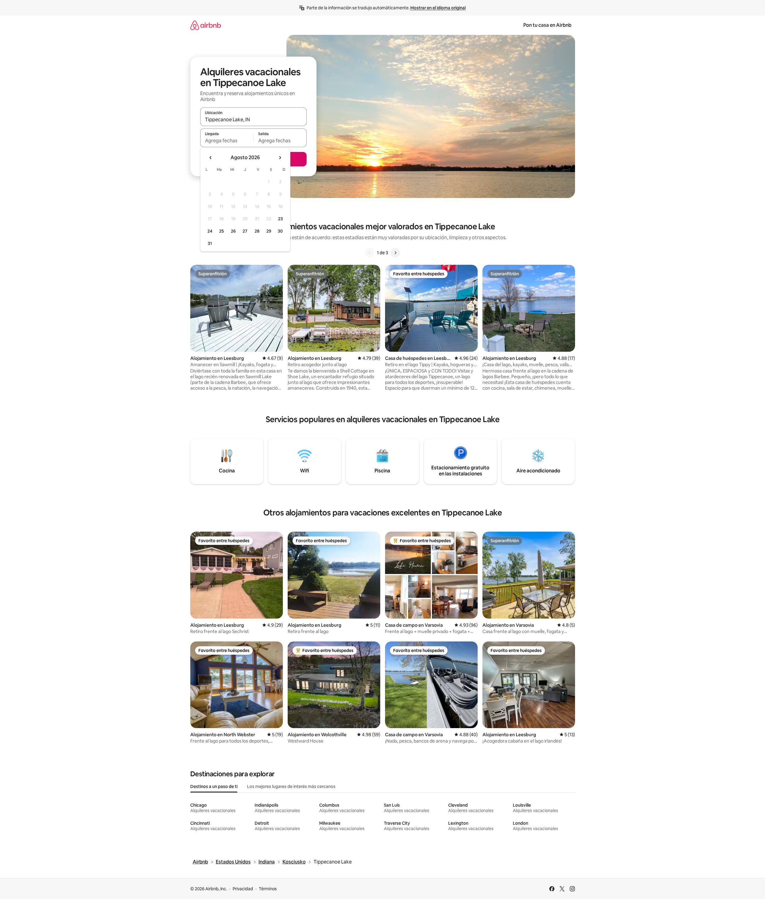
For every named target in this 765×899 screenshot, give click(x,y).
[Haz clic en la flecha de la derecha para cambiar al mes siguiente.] (280, 157)
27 (245, 231)
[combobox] (253, 119)
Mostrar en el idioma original (438, 8)
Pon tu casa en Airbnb (547, 25)
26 (233, 231)
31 (210, 243)
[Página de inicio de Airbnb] (205, 25)
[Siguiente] (395, 253)
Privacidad (243, 888)
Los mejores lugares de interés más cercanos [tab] (291, 786)
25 (221, 231)
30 (280, 231)
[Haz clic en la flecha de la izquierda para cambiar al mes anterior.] (211, 157)
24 (209, 231)
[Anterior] (370, 253)
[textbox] (227, 140)
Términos (268, 888)
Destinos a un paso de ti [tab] (213, 786)
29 (268, 231)
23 (280, 218)
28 (257, 231)
